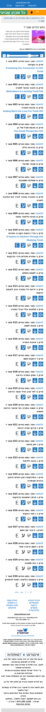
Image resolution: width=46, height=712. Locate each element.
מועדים (34, 608)
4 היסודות (12, 603)
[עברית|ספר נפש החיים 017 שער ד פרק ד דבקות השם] (23, 364)
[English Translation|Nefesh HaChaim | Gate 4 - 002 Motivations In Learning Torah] (17, 96)
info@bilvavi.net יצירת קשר (17, 617)
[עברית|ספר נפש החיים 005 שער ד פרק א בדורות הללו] (23, 152)
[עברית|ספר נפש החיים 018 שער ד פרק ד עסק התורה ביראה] (23, 380)
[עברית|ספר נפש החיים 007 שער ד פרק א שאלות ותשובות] (23, 185)
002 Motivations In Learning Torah (24, 91)
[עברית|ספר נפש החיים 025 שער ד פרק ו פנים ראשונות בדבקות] (23, 502)
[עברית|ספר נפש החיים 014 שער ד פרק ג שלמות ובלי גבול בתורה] (23, 314)
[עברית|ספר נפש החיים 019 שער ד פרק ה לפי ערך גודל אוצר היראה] (23, 397)
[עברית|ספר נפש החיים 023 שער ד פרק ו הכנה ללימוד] (23, 466)
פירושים (35, 18)
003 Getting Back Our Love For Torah (23, 111)
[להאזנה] (40, 76)
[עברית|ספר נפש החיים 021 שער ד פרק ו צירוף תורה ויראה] (23, 433)
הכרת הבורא (34, 600)
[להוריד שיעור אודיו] (35, 76)
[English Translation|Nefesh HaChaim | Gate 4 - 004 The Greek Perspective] (17, 136)
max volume (42, 56)
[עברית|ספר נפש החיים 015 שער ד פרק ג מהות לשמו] (23, 331)
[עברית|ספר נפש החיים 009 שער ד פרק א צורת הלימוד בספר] (23, 222)
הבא (21, 592)
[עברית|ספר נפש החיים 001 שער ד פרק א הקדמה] (23, 76)
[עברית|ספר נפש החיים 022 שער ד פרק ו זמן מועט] (23, 449)
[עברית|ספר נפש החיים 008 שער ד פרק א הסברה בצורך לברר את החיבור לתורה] (23, 205)
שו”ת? (9, 5)
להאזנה (4, 56)
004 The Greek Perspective (28, 131)
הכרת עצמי (12, 600)
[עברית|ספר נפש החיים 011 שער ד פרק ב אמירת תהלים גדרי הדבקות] (23, 261)
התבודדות (34, 603)
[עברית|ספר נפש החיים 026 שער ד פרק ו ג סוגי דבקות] (23, 519)
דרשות (34, 605)
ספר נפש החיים (22, 18)
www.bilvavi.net (23, 3)
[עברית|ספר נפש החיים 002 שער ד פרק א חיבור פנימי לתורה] (23, 96)
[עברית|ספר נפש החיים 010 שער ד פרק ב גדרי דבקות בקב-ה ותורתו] (23, 245)
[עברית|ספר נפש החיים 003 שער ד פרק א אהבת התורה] (23, 116)
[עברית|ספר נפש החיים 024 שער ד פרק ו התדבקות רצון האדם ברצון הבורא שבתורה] (23, 486)
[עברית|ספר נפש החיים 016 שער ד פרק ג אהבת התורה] (23, 347)
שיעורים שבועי (12, 8)
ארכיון (33, 8)
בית (42, 18)
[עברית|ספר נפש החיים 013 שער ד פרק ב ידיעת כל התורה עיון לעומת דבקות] (23, 298)
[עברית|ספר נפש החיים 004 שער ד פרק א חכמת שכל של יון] (23, 136)
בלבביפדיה (34, 610)
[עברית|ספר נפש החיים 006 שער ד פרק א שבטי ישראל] (23, 169)
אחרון (16, 592)
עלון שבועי (32, 5)
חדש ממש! (19, 5)
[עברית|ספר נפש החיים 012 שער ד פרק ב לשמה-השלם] (23, 278)
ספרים (24, 8)
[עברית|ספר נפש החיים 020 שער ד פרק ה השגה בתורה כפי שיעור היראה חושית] (23, 416)
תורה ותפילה (12, 605)
